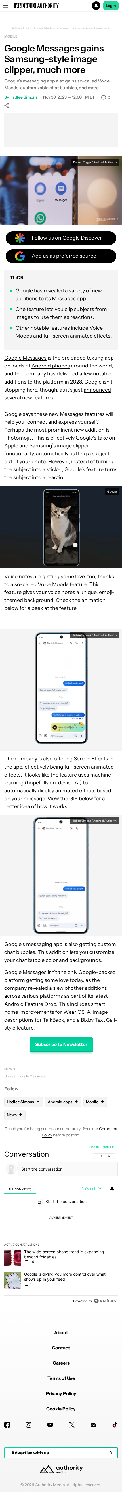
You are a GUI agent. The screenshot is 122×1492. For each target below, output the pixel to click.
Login (111, 5)
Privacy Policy (61, 1393)
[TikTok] (115, 1425)
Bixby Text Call (98, 1020)
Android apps (63, 1102)
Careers (61, 1363)
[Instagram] (28, 1425)
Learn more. (102, 28)
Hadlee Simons (23, 97)
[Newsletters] (93, 1425)
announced (97, 390)
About (61, 1332)
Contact (61, 1347)
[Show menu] (5, 5)
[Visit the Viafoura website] (106, 1301)
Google (9, 1076)
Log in (94, 1147)
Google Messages (25, 358)
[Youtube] (50, 1425)
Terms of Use (61, 1378)
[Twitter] (72, 1425)
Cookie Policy (61, 1408)
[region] (61, 1225)
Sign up (108, 1147)
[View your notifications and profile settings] (112, 1188)
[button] (61, 5)
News (9, 1069)
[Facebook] (7, 1425)
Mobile (10, 36)
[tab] (20, 1189)
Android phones (50, 366)
